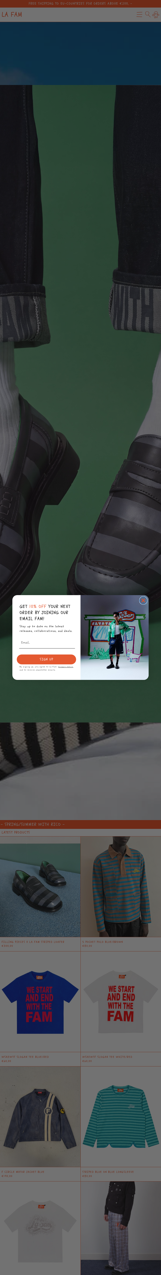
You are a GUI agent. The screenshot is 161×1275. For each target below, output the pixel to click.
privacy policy (65, 667)
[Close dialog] (143, 600)
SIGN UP (46, 659)
